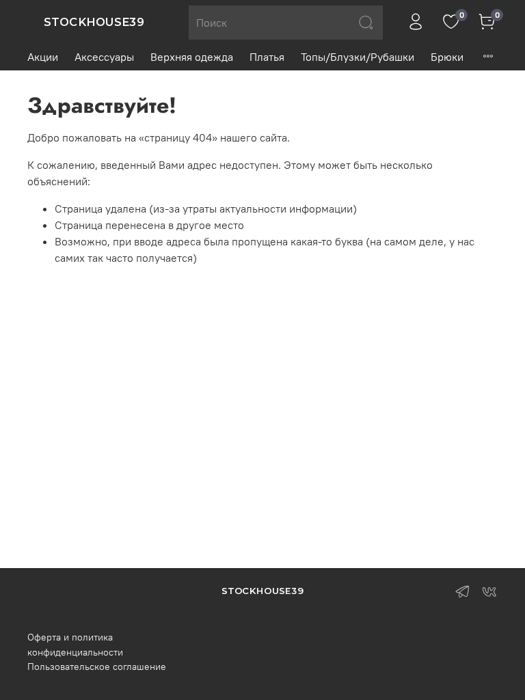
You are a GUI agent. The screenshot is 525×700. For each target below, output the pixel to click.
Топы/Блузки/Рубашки (357, 57)
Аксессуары (104, 57)
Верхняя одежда (191, 57)
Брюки (447, 57)
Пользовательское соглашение (96, 666)
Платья (267, 57)
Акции (42, 57)
